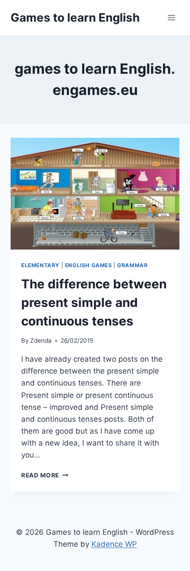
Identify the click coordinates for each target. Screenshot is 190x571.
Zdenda (41, 340)
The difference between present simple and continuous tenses (94, 302)
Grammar (132, 265)
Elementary (40, 265)
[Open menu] (171, 17)
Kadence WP (114, 544)
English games (88, 265)
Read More (44, 475)
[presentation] (95, 194)
